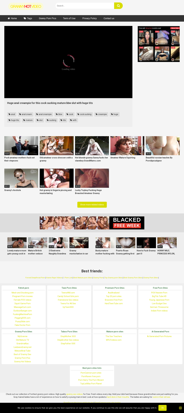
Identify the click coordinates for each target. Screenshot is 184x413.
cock (71, 114)
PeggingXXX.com (22, 318)
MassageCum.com (22, 307)
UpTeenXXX (68, 307)
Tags (29, 18)
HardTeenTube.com (114, 303)
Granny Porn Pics (47, 18)
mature (28, 120)
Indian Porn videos (159, 311)
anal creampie (45, 114)
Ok (162, 408)
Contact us (109, 18)
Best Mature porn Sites (82, 278)
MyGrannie (22, 336)
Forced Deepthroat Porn (35, 278)
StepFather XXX (68, 343)
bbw (60, 114)
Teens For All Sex (68, 303)
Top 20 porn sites (113, 296)
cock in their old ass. (162, 397)
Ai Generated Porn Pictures (159, 336)
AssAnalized (113, 293)
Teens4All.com (68, 293)
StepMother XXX (68, 336)
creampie (102, 114)
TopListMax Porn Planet (91, 383)
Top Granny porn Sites (113, 278)
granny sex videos (74, 394)
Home (14, 18)
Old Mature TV (22, 340)
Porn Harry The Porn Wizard (90, 380)
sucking (52, 120)
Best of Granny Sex (22, 354)
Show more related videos (92, 204)
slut (41, 120)
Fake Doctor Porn (22, 325)
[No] (180, 408)
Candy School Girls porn (68, 296)
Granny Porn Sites (150, 278)
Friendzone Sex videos (68, 300)
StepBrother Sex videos (68, 340)
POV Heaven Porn (159, 293)
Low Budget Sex (159, 303)
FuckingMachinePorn (22, 314)
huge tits (15, 120)
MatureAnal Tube (22, 351)
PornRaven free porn (91, 376)
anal (13, 114)
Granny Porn (98, 278)
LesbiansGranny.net (22, 347)
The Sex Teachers (114, 336)
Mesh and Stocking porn (22, 293)
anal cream (26, 114)
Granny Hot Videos (22, 361)
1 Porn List (68, 278)
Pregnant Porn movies (22, 296)
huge (115, 114)
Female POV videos (22, 300)
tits (64, 120)
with (74, 120)
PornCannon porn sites (91, 373)
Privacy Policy (89, 18)
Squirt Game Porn (23, 303)
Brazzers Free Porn (113, 300)
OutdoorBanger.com (22, 311)
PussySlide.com (22, 321)
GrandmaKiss (23, 343)
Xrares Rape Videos (54, 278)
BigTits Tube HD (159, 296)
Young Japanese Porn (159, 300)
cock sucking (85, 114)
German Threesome (159, 307)
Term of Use (69, 18)
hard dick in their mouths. (118, 397)
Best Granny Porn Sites (133, 278)
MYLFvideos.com (113, 340)
